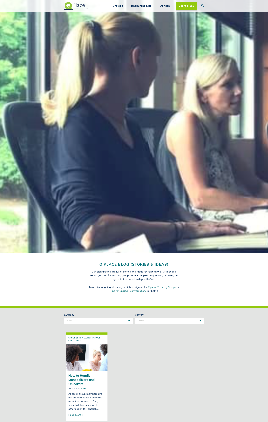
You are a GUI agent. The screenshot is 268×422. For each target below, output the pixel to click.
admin (83, 389)
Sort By (140, 318)
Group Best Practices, (80, 338)
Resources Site (141, 6)
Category (69, 318)
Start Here (186, 6)
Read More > (75, 415)
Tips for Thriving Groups (162, 287)
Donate (165, 6)
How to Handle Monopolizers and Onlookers (81, 380)
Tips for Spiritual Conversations (128, 291)
